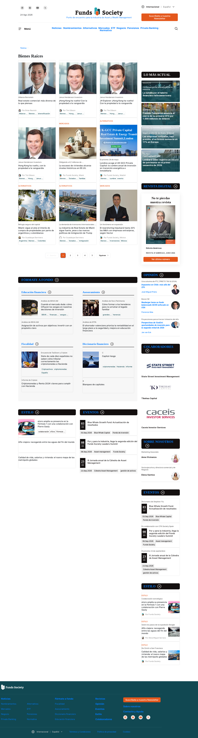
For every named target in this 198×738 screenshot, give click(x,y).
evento (120, 178)
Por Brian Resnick (29, 110)
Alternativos (90, 28)
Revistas (100, 698)
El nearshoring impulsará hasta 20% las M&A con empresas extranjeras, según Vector (117, 230)
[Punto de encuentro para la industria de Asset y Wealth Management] (99, 13)
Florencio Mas (147, 312)
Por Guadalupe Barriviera (32, 237)
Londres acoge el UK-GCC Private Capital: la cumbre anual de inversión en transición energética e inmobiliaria (118, 167)
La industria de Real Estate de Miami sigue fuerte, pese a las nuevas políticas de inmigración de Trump (77, 230)
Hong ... (72, 113)
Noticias (6, 698)
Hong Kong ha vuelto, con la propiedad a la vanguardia (32, 166)
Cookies (126, 732)
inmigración (84, 241)
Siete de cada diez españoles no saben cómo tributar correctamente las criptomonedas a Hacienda (56, 360)
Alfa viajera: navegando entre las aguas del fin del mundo (46, 442)
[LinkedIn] (22, 8)
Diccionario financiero (96, 343)
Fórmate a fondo (37, 280)
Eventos (90, 412)
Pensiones (133, 28)
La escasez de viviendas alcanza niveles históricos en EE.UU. (75, 166)
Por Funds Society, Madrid (115, 175)
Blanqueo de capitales (93, 384)
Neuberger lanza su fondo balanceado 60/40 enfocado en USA (155, 305)
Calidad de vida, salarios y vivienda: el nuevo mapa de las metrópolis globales (154, 654)
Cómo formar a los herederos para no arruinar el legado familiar (116, 307)
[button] (159, 6)
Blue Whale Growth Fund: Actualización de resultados (162, 507)
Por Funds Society (152, 614)
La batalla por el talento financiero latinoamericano (157, 94)
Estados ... (73, 178)
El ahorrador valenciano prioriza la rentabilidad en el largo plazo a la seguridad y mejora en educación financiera (108, 328)
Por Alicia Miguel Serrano (155, 638)
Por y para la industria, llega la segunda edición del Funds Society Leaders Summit (112, 442)
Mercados (104, 28)
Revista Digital (158, 186)
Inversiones (115, 241)
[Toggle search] (176, 28)
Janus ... (80, 113)
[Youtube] (38, 8)
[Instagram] (30, 8)
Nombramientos (72, 28)
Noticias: (57, 28)
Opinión (151, 275)
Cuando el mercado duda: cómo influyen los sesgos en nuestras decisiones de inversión (56, 307)
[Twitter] (45, 8)
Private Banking (149, 28)
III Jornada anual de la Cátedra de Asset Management (164, 556)
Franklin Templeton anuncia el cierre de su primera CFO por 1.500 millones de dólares (159, 116)
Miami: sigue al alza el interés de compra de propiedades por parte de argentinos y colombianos (36, 230)
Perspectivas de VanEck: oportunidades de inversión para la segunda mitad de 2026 (155, 325)
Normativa (106, 30)
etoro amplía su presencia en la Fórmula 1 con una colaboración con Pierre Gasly (55, 424)
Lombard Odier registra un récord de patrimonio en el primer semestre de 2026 (160, 162)
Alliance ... (23, 113)
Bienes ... (33, 113)
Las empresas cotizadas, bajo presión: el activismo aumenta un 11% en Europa (160, 139)
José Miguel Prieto (149, 292)
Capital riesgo (109, 356)
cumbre (113, 178)
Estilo (27, 412)
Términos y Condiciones (80, 732)
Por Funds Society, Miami (73, 175)
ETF (113, 28)
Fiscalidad (27, 343)
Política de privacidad (106, 732)
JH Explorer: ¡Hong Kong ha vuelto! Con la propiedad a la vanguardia (116, 102)
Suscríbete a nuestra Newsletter (159, 17)
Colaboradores (158, 346)
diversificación (44, 113)
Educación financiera (33, 292)
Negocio (121, 28)
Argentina (23, 241)
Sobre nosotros (158, 441)
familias (82, 178)
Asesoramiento (91, 292)
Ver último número (161, 259)
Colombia (42, 241)
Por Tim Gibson (69, 110)
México (124, 241)
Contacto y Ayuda (133, 711)
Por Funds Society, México (115, 237)
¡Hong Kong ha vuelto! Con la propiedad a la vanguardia (73, 102)
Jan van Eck (146, 332)
